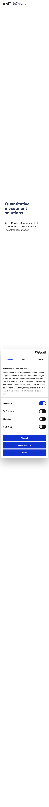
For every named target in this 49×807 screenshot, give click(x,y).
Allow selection (24, 445)
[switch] (42, 411)
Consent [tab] (9, 360)
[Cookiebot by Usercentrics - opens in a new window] (35, 352)
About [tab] (40, 360)
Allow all (24, 438)
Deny (24, 453)
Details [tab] (24, 360)
